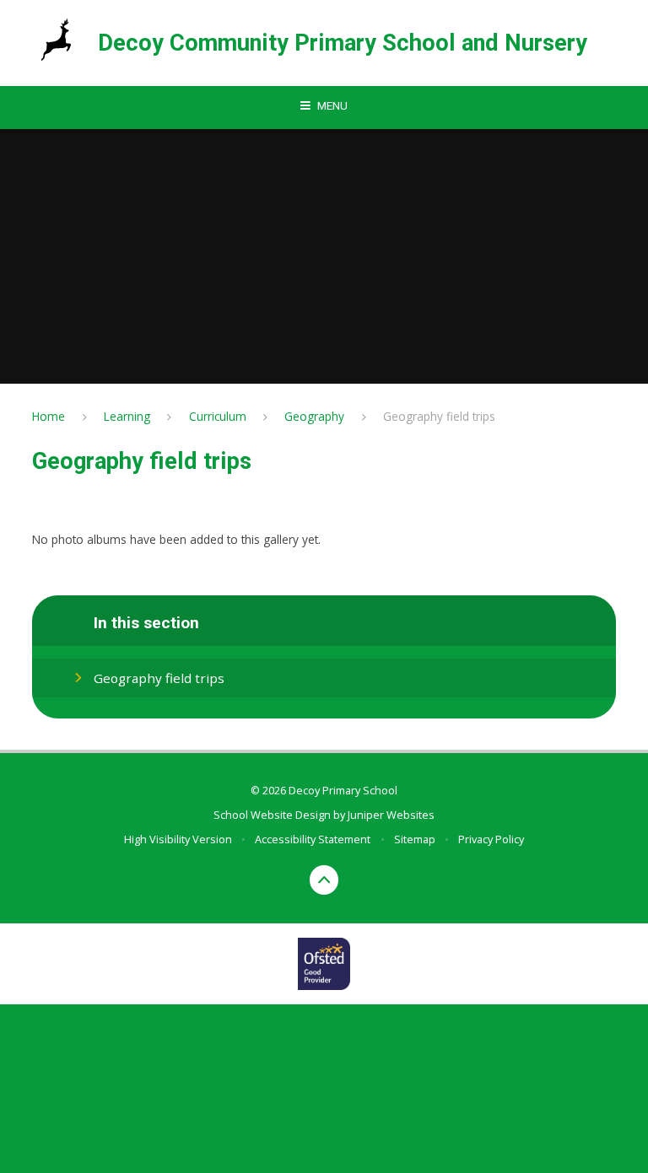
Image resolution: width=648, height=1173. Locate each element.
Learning (127, 416)
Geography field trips (439, 416)
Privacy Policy (491, 839)
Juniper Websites (391, 814)
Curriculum (217, 416)
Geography (314, 416)
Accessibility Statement (312, 839)
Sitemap (414, 839)
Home (48, 416)
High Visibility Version (178, 839)
